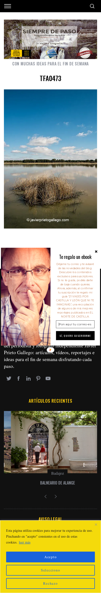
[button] (75, 256)
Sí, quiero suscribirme (75, 336)
